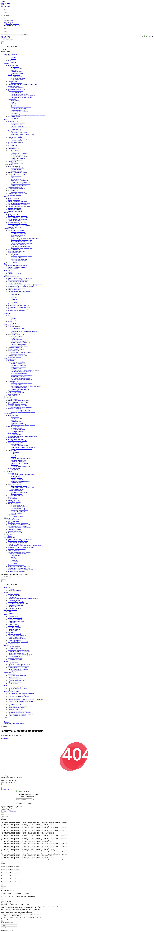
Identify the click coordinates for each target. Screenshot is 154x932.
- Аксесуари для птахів (15, 670)
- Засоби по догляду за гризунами (18, 653)
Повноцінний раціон (17, 328)
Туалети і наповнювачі (15, 490)
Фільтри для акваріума (18, 363)
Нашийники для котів (18, 508)
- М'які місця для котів (14, 627)
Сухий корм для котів (18, 476)
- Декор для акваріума (14, 682)
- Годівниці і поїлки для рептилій (18, 642)
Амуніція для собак (14, 426)
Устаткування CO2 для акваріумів (21, 375)
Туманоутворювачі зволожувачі (20, 344)
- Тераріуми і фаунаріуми (15, 637)
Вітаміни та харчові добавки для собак (23, 425)
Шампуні (14, 563)
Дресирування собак (14, 468)
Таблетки (14, 560)
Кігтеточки (11, 497)
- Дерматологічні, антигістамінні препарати (21, 701)
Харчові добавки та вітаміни (16, 571)
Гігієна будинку (16, 444)
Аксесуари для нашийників (19, 510)
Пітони (13, 320)
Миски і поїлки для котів (15, 495)
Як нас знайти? (5, 789)
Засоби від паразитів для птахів (17, 405)
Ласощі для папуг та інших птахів (18, 402)
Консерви (14, 420)
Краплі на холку (16, 555)
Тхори (9, 536)
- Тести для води (13, 683)
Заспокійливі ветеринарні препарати (19, 568)
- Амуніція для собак (14, 595)
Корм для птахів (13, 399)
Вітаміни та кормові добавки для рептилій (24, 331)
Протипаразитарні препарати (17, 553)
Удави (13, 317)
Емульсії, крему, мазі (14, 550)
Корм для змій (15, 333)
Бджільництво (8, 587)
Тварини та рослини (10, 610)
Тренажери (14, 469)
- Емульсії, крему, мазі (14, 704)
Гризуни (6, 645)
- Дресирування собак (14, 608)
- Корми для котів (13, 616)
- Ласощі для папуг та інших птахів (18, 666)
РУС (5, 9)
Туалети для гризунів (14, 529)
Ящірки (10, 321)
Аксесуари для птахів (14, 408)
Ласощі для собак (16, 418)
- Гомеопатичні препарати (16, 698)
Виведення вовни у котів (19, 486)
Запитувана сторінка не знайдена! (14, 723)
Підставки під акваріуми (18, 367)
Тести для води (12, 395)
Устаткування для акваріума (16, 362)
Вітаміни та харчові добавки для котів (22, 474)
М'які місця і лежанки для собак (17, 441)
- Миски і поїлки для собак (16, 602)
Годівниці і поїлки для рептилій (17, 355)
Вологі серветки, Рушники (19, 463)
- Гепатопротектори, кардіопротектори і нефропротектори (25, 699)
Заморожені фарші (17, 421)
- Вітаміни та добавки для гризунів (18, 650)
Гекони (13, 323)
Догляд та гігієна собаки (15, 442)
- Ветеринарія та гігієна (15, 643)
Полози (13, 318)
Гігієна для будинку (17, 489)
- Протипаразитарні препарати (17, 707)
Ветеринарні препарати (11, 691)
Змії (9, 315)
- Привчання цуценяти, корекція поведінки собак (23, 598)
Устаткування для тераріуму (16, 334)
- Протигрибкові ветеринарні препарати (20, 706)
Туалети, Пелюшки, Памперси (20, 445)
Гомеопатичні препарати (15, 544)
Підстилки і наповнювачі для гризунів (19, 527)
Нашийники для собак (18, 429)
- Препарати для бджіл (14, 590)
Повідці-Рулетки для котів (19, 506)
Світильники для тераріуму (19, 341)
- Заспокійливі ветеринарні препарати (19, 712)
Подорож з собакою (17, 431)
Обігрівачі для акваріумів (19, 373)
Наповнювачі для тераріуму (16, 349)
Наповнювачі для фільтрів (19, 365)
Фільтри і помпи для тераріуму (20, 342)
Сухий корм (15, 417)
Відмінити (4, 930)
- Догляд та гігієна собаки (15, 605)
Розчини (14, 558)
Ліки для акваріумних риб (19, 387)
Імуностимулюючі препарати (16, 549)
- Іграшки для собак (14, 600)
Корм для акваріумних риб (16, 392)
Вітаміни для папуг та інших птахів (18, 400)
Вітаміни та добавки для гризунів (18, 523)
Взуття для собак (16, 434)
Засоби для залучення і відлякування (22, 487)
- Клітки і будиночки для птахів (17, 667)
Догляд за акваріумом (14, 391)
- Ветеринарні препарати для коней (18, 687)
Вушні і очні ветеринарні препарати (19, 566)
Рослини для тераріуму (18, 354)
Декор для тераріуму (14, 350)
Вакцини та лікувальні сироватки (18, 541)
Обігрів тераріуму (16, 336)
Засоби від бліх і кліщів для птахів (21, 407)
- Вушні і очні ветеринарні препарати (19, 711)
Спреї (13, 557)
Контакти (13, 811)
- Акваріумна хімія (13, 677)
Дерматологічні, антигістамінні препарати (21, 547)
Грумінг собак (12, 450)
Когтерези (14, 465)
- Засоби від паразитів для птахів (18, 669)
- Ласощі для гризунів (14, 648)
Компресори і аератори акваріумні (21, 371)
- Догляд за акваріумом (15, 679)
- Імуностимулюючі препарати (17, 703)
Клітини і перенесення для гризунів (19, 524)
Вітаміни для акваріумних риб (20, 389)
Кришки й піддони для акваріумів (21, 379)
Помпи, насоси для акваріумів (20, 378)
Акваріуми (11, 360)
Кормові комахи (16, 330)
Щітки (13, 453)
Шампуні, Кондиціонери (18, 460)
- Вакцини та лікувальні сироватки (18, 695)
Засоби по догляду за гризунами (17, 526)
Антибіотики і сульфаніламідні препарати (20, 539)
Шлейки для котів (16, 513)
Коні (5, 685)
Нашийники (15, 561)
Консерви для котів (17, 479)
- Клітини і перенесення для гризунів (19, 651)
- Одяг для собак (13, 597)
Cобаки (6, 592)
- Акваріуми (11, 674)
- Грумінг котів (12, 630)
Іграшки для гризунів (14, 531)
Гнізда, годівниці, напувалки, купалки (23, 412)
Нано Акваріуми (16, 368)
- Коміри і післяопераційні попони (18, 696)
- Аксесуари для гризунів (15, 659)
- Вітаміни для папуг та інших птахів (19, 664)
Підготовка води (16, 384)
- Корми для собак (13, 594)
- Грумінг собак (12, 606)
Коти (5, 614)
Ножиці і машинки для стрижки (21, 458)
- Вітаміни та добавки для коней (17, 688)
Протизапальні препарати (16, 565)
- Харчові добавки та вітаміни (17, 715)
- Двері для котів (13, 624)
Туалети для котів (16, 494)
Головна (6, 722)
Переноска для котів (17, 505)
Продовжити (5, 738)
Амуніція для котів (13, 503)
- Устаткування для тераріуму (17, 635)
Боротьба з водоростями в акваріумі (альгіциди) (25, 386)
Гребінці (13, 455)
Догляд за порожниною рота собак (21, 449)
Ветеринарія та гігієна (14, 357)
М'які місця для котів (14, 502)
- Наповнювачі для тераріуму (16, 638)
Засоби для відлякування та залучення (23, 447)
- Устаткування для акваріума (17, 675)
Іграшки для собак (13, 437)
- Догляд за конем (13, 690)
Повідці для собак (16, 428)
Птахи (6, 661)
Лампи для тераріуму (17, 339)
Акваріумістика (9, 672)
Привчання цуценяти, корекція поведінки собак (22, 436)
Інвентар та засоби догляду (19, 346)
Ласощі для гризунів (14, 521)
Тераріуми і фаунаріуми (15, 347)
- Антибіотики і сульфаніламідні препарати (21, 693)
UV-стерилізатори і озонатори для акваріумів (25, 370)
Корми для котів (13, 473)
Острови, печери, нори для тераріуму (22, 352)
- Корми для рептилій (14, 634)
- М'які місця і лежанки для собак (18, 603)
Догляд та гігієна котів (14, 484)
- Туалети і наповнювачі (15, 619)
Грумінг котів (12, 514)
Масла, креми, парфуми (18, 461)
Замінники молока (17, 423)
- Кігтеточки (11, 622)
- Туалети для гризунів (15, 656)
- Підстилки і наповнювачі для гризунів (20, 654)
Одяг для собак (12, 433)
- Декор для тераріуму (14, 640)
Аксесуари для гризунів (15, 532)
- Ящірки (10, 613)
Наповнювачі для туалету (19, 492)
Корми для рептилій (14, 326)
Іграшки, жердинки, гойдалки (20, 410)
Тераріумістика (8, 632)
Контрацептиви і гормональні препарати (20, 569)
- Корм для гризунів (14, 646)
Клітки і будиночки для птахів (17, 404)
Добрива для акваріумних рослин (21, 383)
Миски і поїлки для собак (15, 439)
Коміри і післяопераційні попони (18, 542)
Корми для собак (13, 415)
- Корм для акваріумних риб (16, 680)
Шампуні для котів (17, 516)
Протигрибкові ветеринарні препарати (19, 552)
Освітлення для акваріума (19, 376)
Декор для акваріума (14, 394)
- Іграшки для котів (13, 626)
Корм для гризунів (13, 519)
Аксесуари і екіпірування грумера (21, 466)
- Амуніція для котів (14, 629)
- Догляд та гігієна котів (15, 618)
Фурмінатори (15, 452)
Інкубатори (14, 338)
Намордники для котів (18, 511)
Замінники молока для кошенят (20, 481)
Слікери (13, 457)
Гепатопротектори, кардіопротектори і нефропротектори (25, 545)
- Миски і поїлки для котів (16, 621)
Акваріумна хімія (13, 381)
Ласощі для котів (16, 478)
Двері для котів (12, 498)
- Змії (9, 611)
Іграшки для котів (13, 500)
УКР (5, 12)
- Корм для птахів (13, 662)
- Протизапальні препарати (16, 709)
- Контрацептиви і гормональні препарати (21, 714)
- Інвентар (11, 589)
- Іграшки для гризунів (15, 658)
